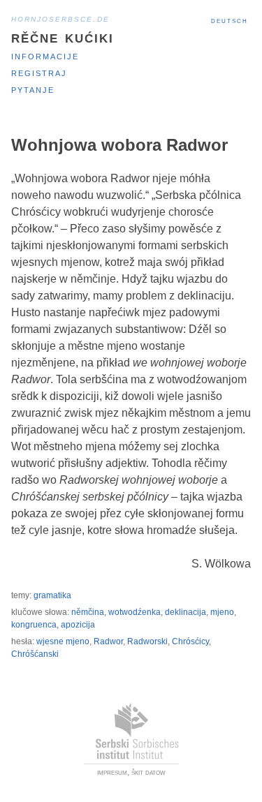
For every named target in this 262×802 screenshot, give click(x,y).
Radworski (147, 641)
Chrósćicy (190, 641)
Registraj (39, 72)
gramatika (52, 595)
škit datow (148, 772)
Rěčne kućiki (62, 36)
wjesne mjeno (62, 641)
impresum (112, 772)
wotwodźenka (134, 612)
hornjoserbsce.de (60, 18)
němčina (87, 612)
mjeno (222, 612)
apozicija (78, 625)
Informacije (45, 55)
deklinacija (185, 612)
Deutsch (229, 20)
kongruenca (34, 625)
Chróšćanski (35, 654)
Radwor (108, 641)
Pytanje (32, 89)
